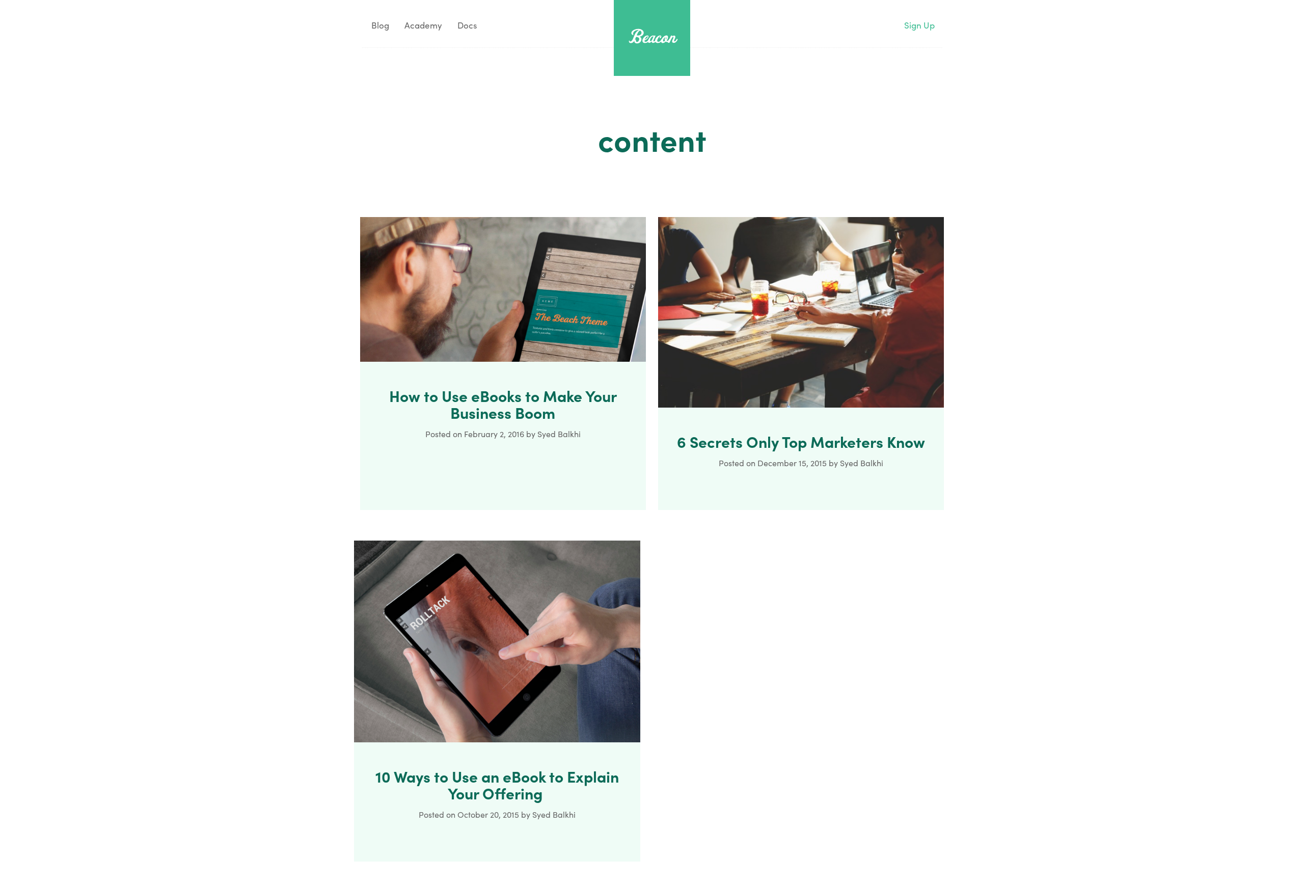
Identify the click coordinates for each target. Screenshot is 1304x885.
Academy (423, 25)
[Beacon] (652, 36)
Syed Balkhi (559, 433)
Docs (467, 25)
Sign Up (919, 25)
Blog (379, 25)
